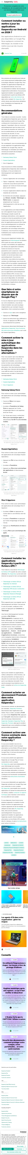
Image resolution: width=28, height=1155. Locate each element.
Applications (14, 842)
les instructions (21, 821)
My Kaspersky (17, 99)
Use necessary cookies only (14, 1152)
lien (11, 312)
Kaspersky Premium (16, 708)
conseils (21, 842)
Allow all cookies (8, 1149)
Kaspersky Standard (7, 721)
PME (2, 1092)
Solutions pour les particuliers (8, 1067)
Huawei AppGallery (9, 160)
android (6, 842)
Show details (20, 1146)
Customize (19, 1149)
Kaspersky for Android (18, 845)
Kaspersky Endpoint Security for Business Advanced (12, 1102)
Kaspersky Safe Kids (8, 852)
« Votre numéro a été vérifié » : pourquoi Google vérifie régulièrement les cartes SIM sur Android (11, 906)
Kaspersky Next (4, 1095)
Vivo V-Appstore (8, 385)
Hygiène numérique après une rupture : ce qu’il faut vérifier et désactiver (14, 990)
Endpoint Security (5, 1117)
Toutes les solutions (6, 1077)
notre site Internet (16, 97)
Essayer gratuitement (14, 15)
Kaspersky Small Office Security (8, 1084)
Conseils (15, 959)
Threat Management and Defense (9, 1115)
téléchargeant (15, 240)
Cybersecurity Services (6, 1113)
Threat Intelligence (5, 1124)
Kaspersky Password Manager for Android (14, 847)
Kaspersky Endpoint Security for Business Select (12, 1100)
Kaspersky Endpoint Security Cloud (9, 1086)
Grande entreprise (6, 1107)
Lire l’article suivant (7, 914)
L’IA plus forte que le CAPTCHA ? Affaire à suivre (14, 1018)
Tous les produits (5, 1088)
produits (14, 855)
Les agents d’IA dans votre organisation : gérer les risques (12, 919)
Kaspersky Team (8, 53)
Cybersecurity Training (6, 1122)
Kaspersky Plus (18, 721)
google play (7, 845)
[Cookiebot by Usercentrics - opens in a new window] (20, 1132)
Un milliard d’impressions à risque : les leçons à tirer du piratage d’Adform (14, 965)
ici (22, 647)
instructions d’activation (17, 776)
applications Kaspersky (8, 328)
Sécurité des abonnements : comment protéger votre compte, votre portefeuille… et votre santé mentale (14, 1044)
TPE (2, 1080)
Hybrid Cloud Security (6, 1120)
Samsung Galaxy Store (10, 157)
